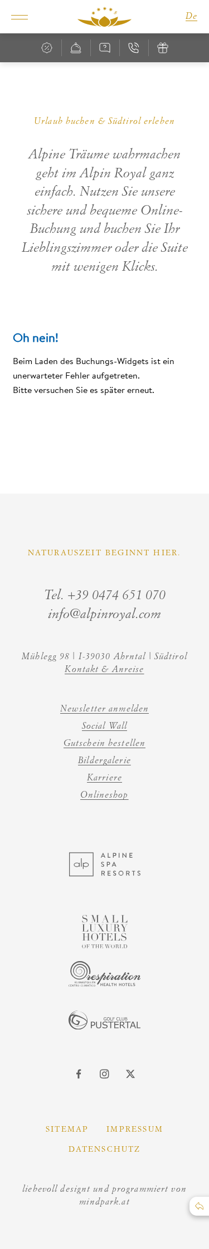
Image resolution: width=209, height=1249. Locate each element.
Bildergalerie (104, 761)
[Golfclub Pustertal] (105, 1026)
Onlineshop (104, 795)
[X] (130, 1074)
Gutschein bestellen (104, 743)
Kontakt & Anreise (104, 669)
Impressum (134, 1129)
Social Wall (104, 726)
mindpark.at (104, 1202)
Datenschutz (105, 1149)
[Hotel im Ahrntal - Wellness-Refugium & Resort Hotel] (104, 17)
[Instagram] (105, 1074)
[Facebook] (79, 1074)
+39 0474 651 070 (116, 596)
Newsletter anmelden (104, 709)
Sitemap (67, 1129)
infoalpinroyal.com (104, 614)
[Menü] (19, 16)
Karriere (104, 778)
